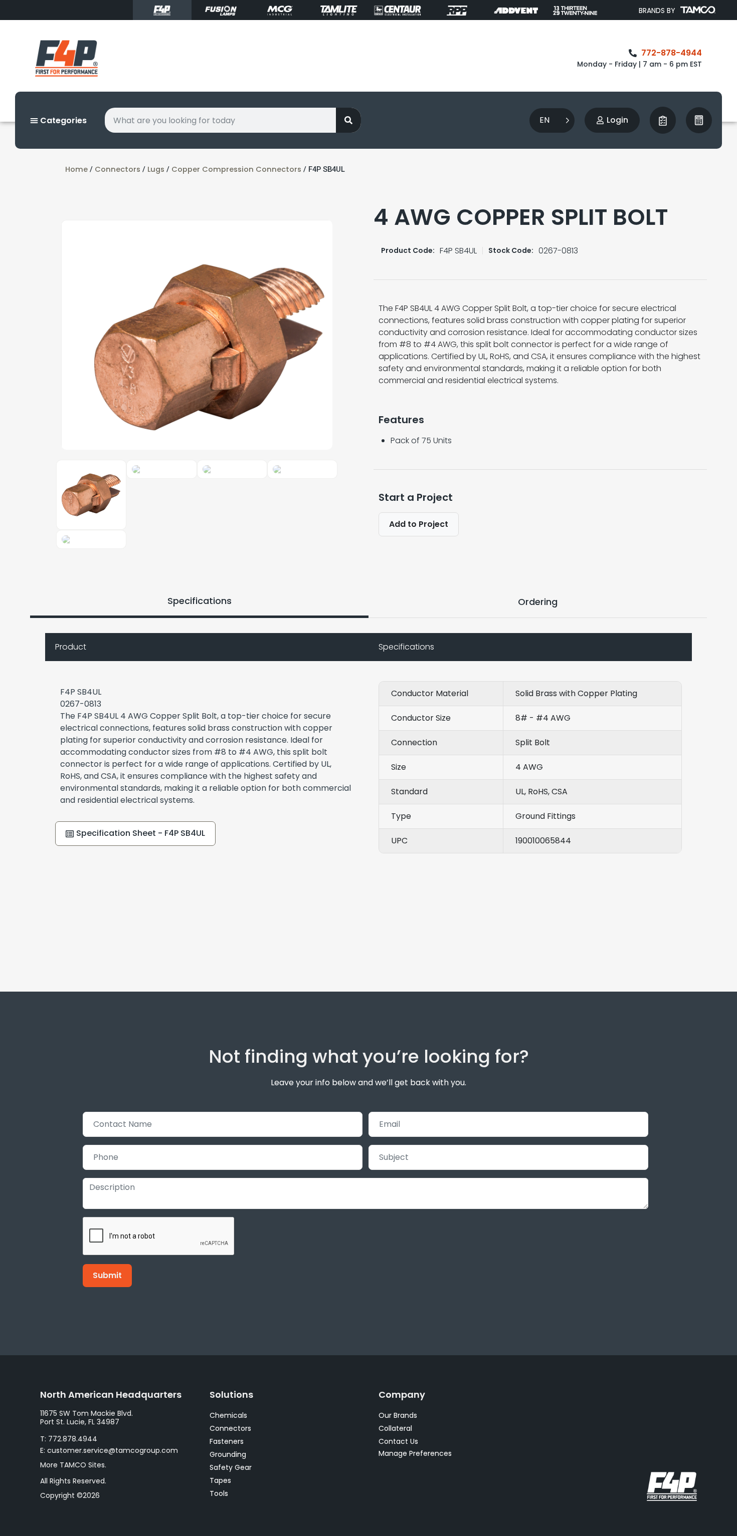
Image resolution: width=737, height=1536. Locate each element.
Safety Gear (231, 1467)
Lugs (155, 169)
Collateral (395, 1428)
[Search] (348, 120)
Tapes (220, 1480)
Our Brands (398, 1415)
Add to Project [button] (418, 524)
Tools (219, 1493)
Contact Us (398, 1441)
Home (76, 169)
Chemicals (228, 1415)
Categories (62, 120)
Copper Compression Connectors (236, 169)
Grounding (228, 1454)
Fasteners (227, 1441)
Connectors (117, 169)
